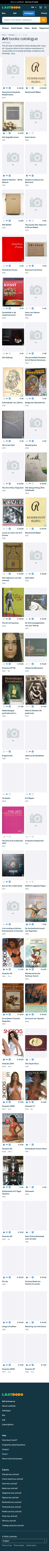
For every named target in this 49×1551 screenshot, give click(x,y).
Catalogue (28, 13)
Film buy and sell (9, 1521)
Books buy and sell (9, 1488)
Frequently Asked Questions (13, 1445)
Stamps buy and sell (10, 1474)
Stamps (5, 28)
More (13, 53)
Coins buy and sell (9, 1483)
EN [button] (32, 7)
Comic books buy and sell (12, 1479)
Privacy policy (19, 1545)
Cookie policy (31, 1545)
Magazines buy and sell (11, 1493)
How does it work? (9, 1440)
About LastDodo (9, 1406)
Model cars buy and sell (11, 1511)
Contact (5, 1449)
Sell (14, 13)
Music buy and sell (9, 1516)
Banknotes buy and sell (11, 1502)
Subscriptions (7, 1424)
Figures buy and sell (10, 1497)
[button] (40, 7)
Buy (3, 13)
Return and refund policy (12, 1459)
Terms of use (7, 1545)
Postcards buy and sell (11, 1507)
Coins (27, 28)
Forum (44, 13)
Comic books (16, 28)
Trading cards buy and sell (13, 1525)
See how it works (31, 2)
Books (34, 28)
